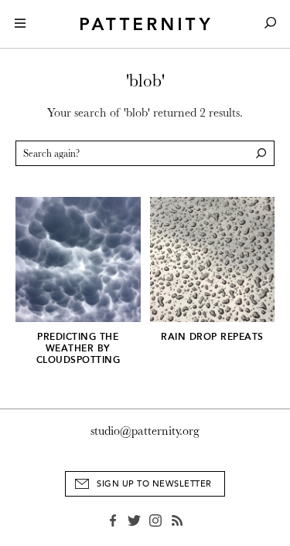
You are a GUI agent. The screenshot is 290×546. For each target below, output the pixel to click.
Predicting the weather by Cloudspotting (78, 348)
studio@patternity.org (145, 431)
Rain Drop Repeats (212, 336)
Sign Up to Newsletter (154, 484)
